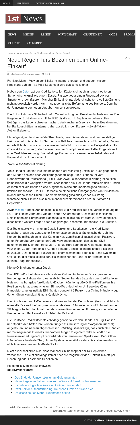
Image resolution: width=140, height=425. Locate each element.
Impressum (22, 3)
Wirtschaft (67, 34)
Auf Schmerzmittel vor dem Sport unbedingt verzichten (91, 410)
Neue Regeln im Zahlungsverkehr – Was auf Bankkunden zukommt (58, 381)
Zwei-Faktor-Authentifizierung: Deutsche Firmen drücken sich (54, 389)
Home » (11, 53)
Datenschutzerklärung (50, 3)
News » (20, 53)
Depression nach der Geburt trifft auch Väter (39, 407)
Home (6, 3)
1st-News (27, 74)
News (12, 34)
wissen (19, 210)
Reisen (46, 34)
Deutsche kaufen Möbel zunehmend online (42, 393)
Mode (113, 34)
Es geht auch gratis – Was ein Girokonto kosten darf (48, 385)
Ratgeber (34, 43)
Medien (28, 34)
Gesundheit (92, 34)
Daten (26, 91)
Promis (129, 34)
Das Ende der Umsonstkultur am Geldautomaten (46, 377)
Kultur (14, 43)
